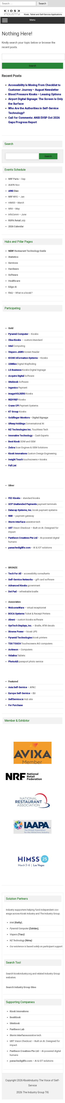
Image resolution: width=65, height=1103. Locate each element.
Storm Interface (18, 1035)
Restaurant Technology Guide (30, 251)
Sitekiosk (15, 1023)
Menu (32, 19)
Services (13, 263)
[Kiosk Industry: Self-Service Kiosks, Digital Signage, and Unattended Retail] (32, 15)
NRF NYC (13, 196)
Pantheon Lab (17, 1029)
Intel (12, 922)
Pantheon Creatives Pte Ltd (24, 1051)
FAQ (10, 292)
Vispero (13, 934)
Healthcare (14, 280)
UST (12, 1041)
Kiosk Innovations (19, 1011)
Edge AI (12, 286)
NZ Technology (17, 940)
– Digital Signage (28, 417)
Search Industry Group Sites (21, 987)
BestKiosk (15, 1017)
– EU (21, 693)
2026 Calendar (16, 226)
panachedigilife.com (21, 1060)
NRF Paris (13, 179)
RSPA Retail (14, 220)
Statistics (13, 257)
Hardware (13, 268)
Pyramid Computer (19, 928)
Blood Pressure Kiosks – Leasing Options (34, 94)
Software (13, 274)
